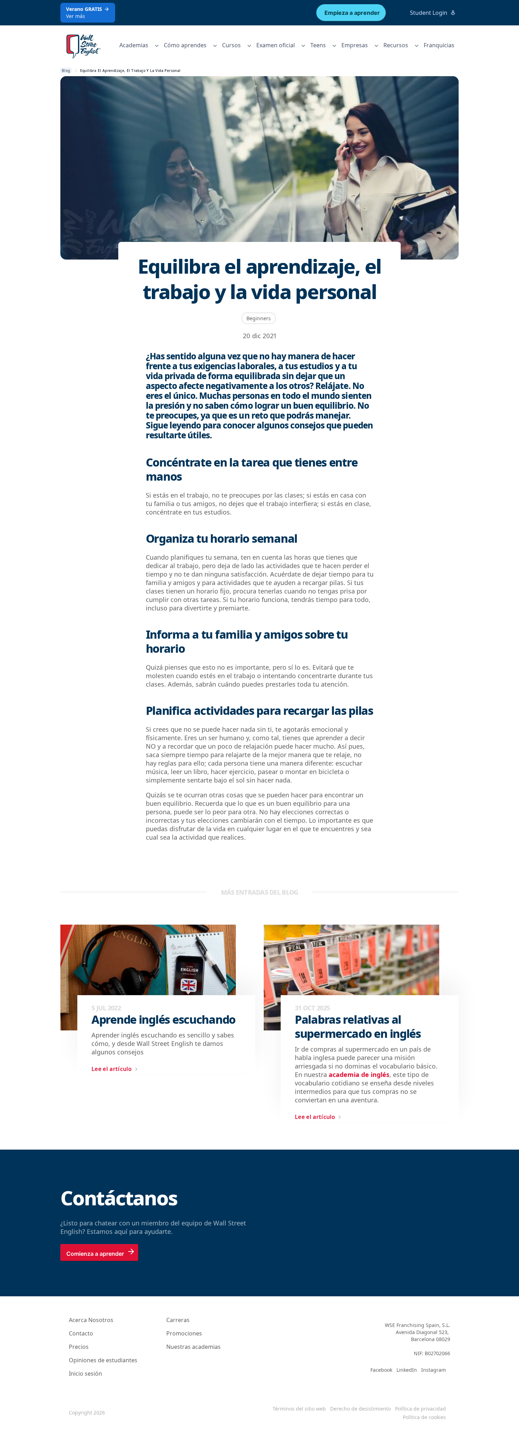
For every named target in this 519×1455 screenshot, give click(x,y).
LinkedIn (406, 1369)
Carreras (178, 1320)
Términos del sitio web (299, 1408)
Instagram (433, 1369)
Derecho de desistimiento (360, 1408)
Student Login (428, 13)
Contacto (81, 1333)
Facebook (381, 1369)
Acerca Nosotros (91, 1320)
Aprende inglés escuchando (163, 1019)
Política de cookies (424, 1417)
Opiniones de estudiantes (103, 1360)
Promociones (184, 1333)
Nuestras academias (193, 1347)
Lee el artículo (111, 1069)
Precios (79, 1347)
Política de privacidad (420, 1408)
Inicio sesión (85, 1373)
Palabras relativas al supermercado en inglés (358, 1026)
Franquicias (439, 45)
